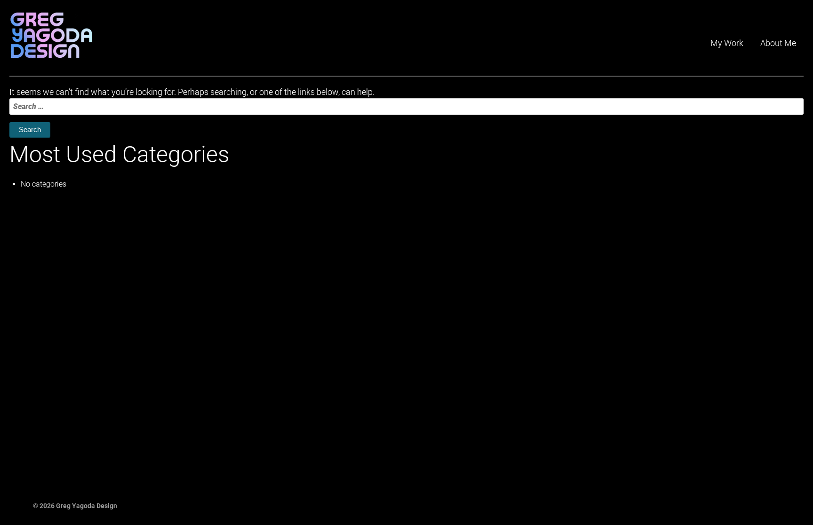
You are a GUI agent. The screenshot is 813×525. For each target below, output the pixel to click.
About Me (778, 43)
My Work (726, 43)
